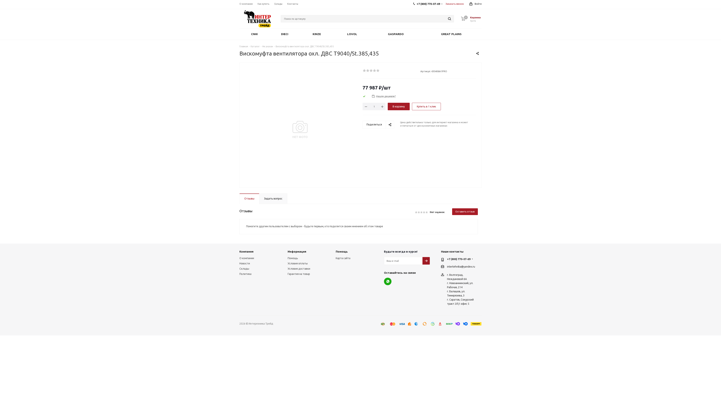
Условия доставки (299, 268)
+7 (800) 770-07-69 (459, 259)
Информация (297, 251)
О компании (246, 258)
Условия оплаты (298, 263)
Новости (244, 263)
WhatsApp (387, 281)
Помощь (293, 258)
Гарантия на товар (299, 273)
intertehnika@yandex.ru (461, 266)
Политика (245, 273)
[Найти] (449, 18)
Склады (244, 268)
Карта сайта (343, 258)
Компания (246, 251)
